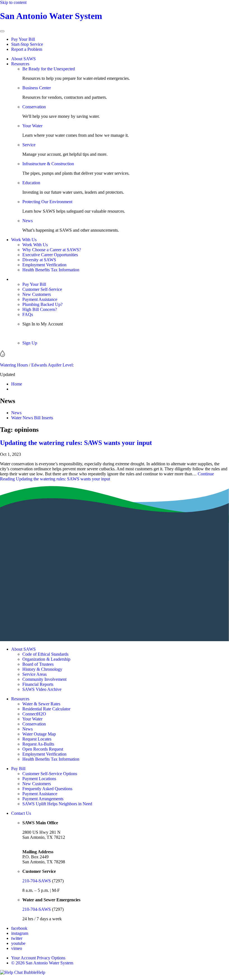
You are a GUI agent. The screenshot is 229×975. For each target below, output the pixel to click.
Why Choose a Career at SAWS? (51, 249)
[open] (2, 31)
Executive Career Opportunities (50, 254)
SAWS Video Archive (41, 689)
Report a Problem (26, 49)
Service (28, 144)
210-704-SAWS (36, 880)
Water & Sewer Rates (41, 703)
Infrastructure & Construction (48, 163)
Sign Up (29, 343)
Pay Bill (18, 768)
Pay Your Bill (23, 39)
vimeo (16, 948)
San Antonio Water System (51, 16)
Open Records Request (42, 749)
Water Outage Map (39, 734)
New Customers (36, 294)
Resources (20, 63)
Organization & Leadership (46, 659)
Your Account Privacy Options (38, 957)
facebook (19, 928)
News (27, 220)
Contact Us (21, 813)
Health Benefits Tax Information (50, 269)
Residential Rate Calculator (46, 708)
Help (41, 972)
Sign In (28, 333)
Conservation (34, 106)
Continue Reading (107, 476)
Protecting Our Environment (47, 201)
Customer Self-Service (42, 289)
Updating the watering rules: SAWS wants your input (76, 442)
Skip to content (13, 2)
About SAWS (23, 58)
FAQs (27, 314)
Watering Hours (14, 365)
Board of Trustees (38, 664)
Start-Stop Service (27, 44)
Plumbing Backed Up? (42, 304)
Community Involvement (44, 679)
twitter (16, 938)
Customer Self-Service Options (49, 773)
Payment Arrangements (42, 798)
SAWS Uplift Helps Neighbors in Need (57, 803)
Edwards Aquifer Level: (52, 365)
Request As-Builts (38, 744)
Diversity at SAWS (39, 259)
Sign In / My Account (30, 279)
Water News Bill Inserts (32, 417)
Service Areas (34, 674)
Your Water (32, 125)
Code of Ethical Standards (45, 654)
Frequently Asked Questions (47, 788)
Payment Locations (39, 778)
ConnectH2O (34, 714)
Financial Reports (37, 684)
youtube (18, 943)
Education (31, 182)
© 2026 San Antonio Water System (42, 962)
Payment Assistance (39, 299)
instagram (19, 933)
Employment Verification (44, 264)
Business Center (36, 87)
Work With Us (24, 239)
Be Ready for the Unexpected (48, 68)
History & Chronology (42, 669)
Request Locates (36, 739)
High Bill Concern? (39, 309)
